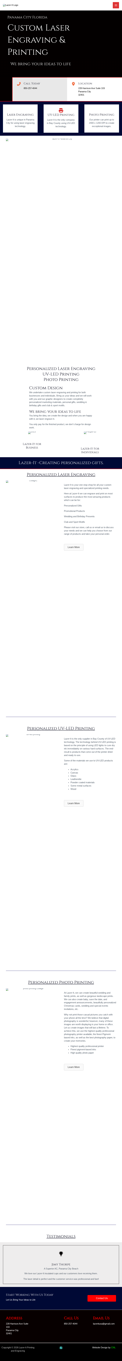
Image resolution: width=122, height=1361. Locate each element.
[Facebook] (61, 1347)
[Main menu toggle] (116, 5)
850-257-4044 (30, 88)
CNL (113, 1347)
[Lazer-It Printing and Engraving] (10, 5)
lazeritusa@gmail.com (104, 1324)
